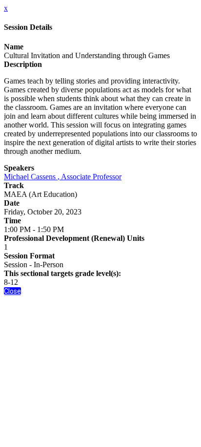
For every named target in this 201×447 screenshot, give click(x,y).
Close (12, 291)
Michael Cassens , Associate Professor (62, 176)
